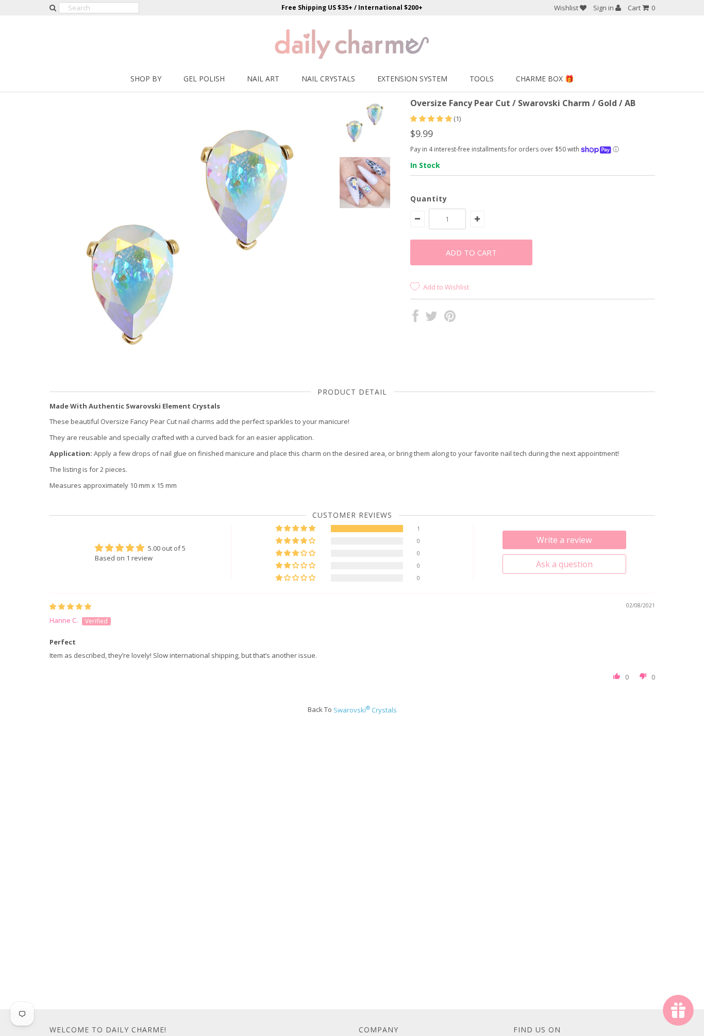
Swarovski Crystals (365, 710)
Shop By (145, 78)
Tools (482, 78)
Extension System (412, 78)
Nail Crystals (328, 78)
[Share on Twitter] (431, 318)
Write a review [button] (564, 540)
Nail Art (263, 78)
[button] (432, 118)
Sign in (604, 7)
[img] (70, 606)
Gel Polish (204, 78)
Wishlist (567, 7)
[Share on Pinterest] (450, 318)
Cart (641, 7)
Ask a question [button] (564, 564)
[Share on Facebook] (415, 318)
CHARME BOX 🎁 (545, 78)
